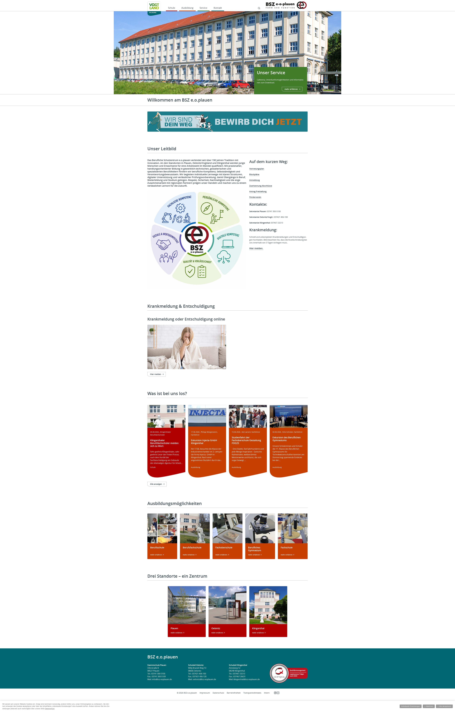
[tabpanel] (227, 52)
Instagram (275, 693)
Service (203, 7)
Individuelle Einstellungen (410, 706)
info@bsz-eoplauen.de (162, 679)
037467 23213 (239, 673)
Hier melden (155, 374)
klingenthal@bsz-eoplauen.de (247, 679)
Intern (267, 693)
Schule (171, 7)
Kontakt (218, 7)
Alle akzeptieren (444, 706)
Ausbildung (187, 7)
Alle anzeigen (156, 484)
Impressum (205, 693)
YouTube (278, 693)
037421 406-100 (199, 673)
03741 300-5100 (158, 673)
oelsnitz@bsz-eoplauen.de (204, 679)
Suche (259, 8)
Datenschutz (218, 693)
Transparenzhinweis (252, 693)
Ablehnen (428, 706)
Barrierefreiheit (234, 693)
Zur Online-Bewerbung (287, 89)
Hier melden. (256, 248)
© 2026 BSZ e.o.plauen (187, 693)
